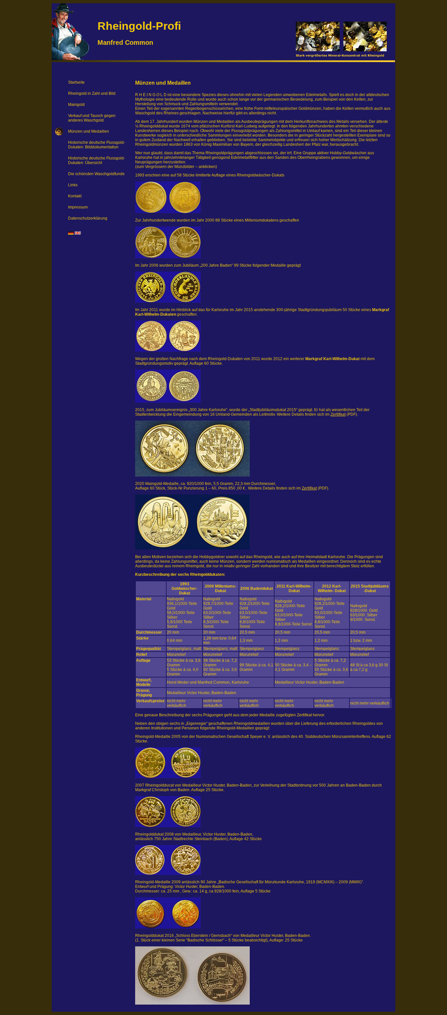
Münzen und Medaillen (88, 131)
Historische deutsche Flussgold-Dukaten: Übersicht (96, 160)
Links (73, 185)
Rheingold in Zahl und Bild (92, 93)
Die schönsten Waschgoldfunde (96, 174)
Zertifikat (338, 414)
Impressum (78, 207)
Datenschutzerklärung (87, 218)
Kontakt (74, 196)
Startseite (76, 82)
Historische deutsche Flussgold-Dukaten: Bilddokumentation (96, 144)
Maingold (76, 104)
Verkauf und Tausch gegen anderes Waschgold (92, 118)
